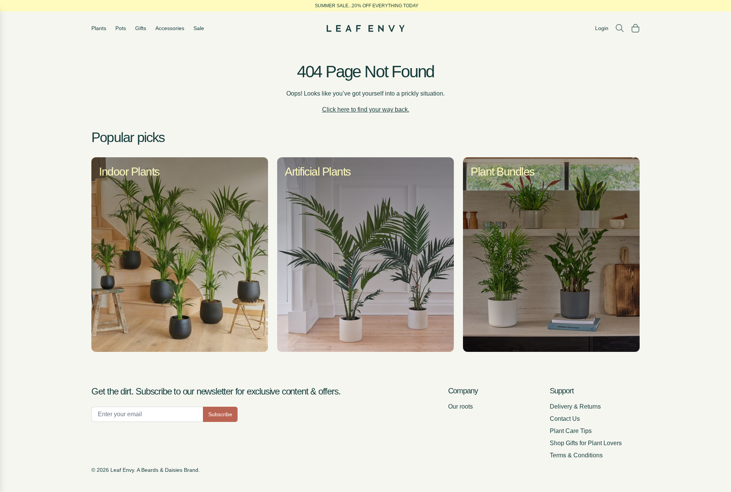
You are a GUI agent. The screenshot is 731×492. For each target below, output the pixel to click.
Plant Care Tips (571, 431)
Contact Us (565, 418)
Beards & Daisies (161, 470)
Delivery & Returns (575, 406)
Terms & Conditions (576, 455)
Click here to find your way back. (365, 109)
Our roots (460, 406)
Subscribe (220, 414)
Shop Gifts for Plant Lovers (586, 443)
